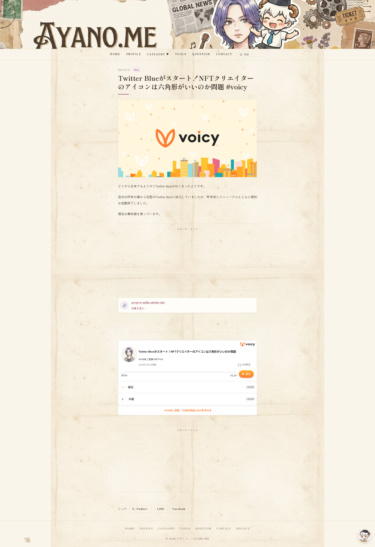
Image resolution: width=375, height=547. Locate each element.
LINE (160, 509)
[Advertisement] (187, 260)
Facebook (178, 509)
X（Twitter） (140, 509)
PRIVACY (243, 528)
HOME (115, 54)
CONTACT (224, 54)
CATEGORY (158, 54)
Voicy (136, 69)
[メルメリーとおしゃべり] (364, 536)
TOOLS (181, 54)
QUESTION (201, 54)
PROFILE (133, 54)
